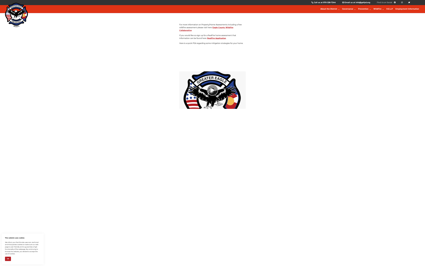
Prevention (363, 9)
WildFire (377, 9)
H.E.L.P (389, 9)
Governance (347, 9)
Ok (8, 259)
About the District (328, 9)
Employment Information (407, 9)
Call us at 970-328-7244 (324, 2)
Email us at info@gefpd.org (357, 2)
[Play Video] (212, 90)
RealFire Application (216, 38)
